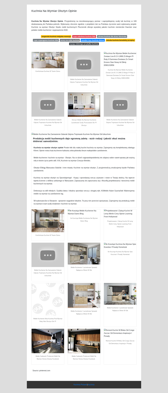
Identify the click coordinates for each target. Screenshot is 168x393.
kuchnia (91, 385)
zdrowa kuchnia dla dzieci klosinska (112, 36)
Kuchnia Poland (80, 385)
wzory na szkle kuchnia (69, 40)
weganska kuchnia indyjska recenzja (56, 36)
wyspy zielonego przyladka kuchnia (84, 44)
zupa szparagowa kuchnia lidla (46, 40)
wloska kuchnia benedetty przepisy (120, 40)
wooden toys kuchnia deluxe (92, 40)
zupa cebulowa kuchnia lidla (84, 36)
